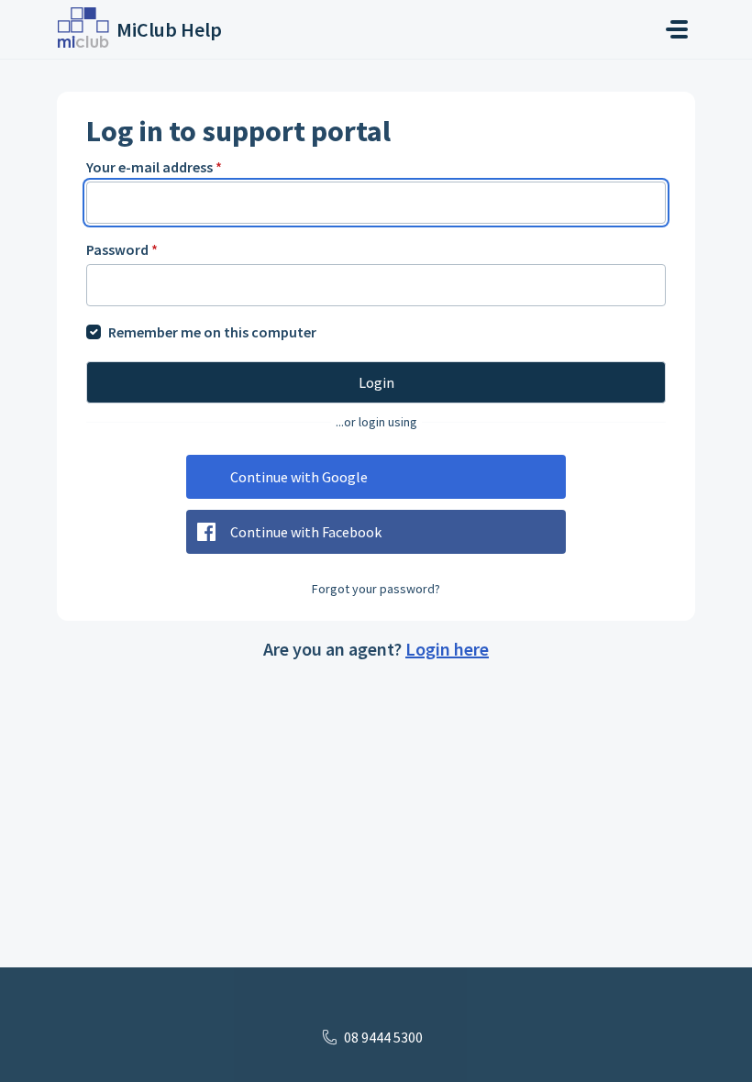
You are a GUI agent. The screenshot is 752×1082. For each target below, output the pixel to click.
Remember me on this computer (212, 332)
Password (122, 249)
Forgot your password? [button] (376, 588)
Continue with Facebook (306, 532)
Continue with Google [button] (299, 477)
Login (376, 382)
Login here (447, 648)
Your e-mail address (154, 167)
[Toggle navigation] (676, 29)
